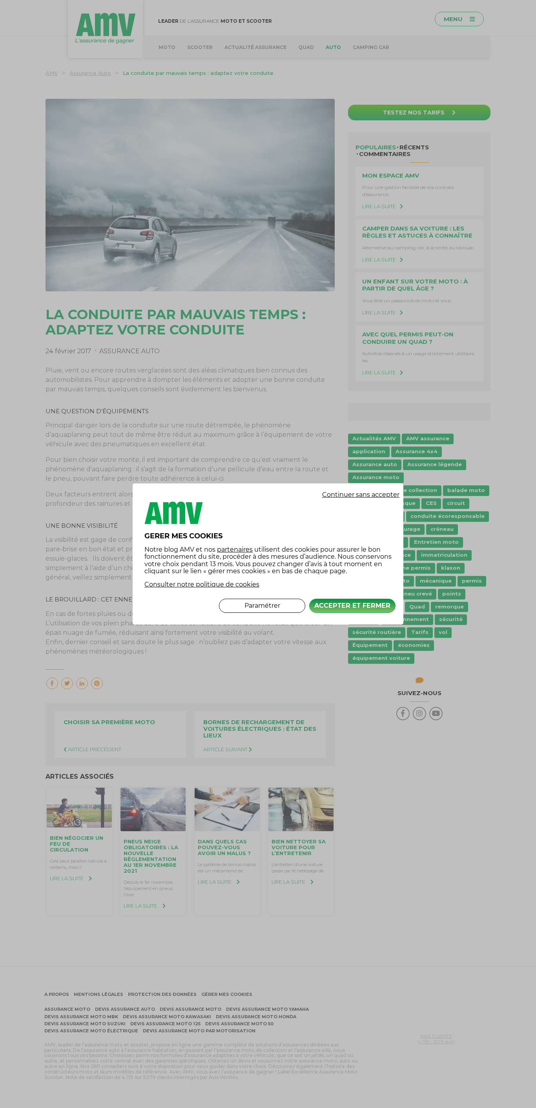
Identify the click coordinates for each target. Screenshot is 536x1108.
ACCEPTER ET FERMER (352, 605)
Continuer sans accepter (360, 494)
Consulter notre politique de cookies (201, 584)
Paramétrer (262, 605)
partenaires (235, 549)
